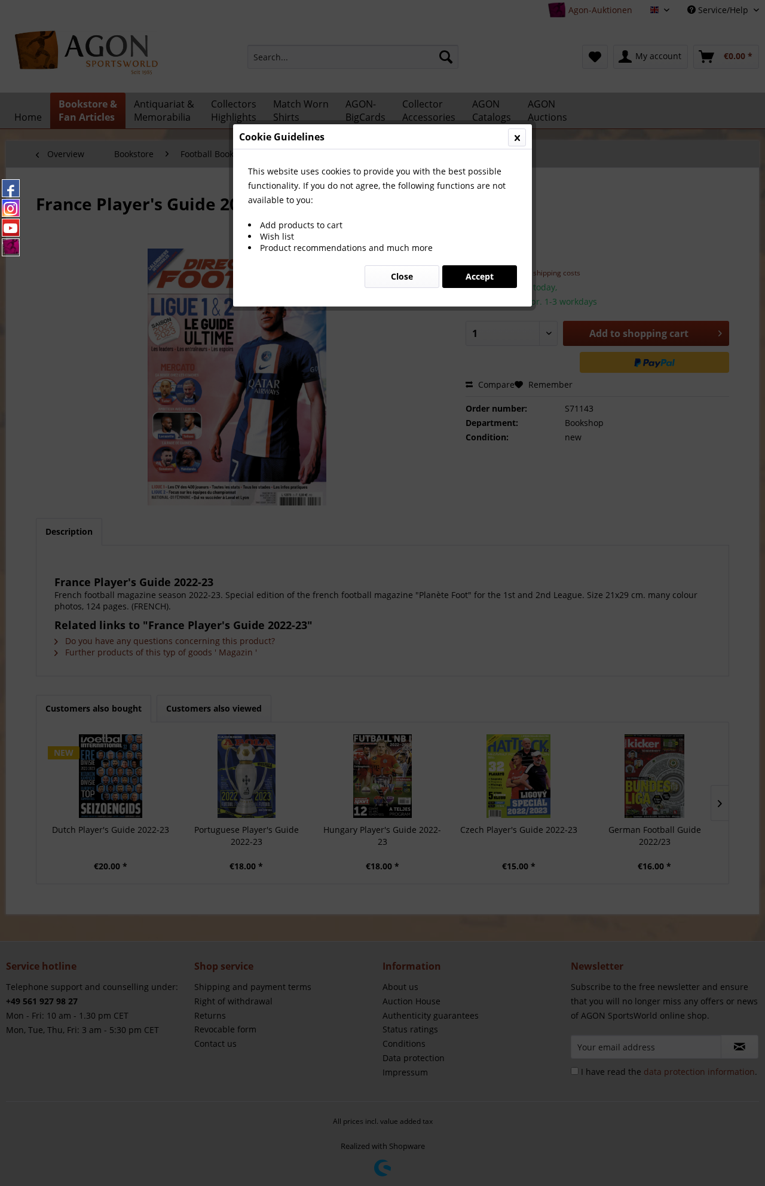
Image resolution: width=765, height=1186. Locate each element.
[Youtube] (11, 228)
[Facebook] (11, 188)
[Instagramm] (11, 208)
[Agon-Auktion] (11, 247)
